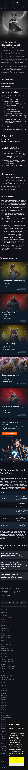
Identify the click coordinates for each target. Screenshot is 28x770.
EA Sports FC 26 (5, 715)
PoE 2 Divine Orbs (5, 682)
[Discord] (17, 602)
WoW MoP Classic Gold (7, 664)
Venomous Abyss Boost (7, 643)
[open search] (17, 2)
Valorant (3, 738)
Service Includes (7, 79)
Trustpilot (3, 248)
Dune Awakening (5, 712)
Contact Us (4, 621)
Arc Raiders (4, 690)
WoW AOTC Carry (5, 646)
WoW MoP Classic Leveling (7, 661)
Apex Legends (4, 688)
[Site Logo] (2, 2)
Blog (24, 603)
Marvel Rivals (4, 728)
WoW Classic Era (5, 750)
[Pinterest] (10, 602)
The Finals (3, 736)
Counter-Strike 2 (5, 697)
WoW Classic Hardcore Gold (8, 681)
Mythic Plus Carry (5, 637)
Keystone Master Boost (7, 650)
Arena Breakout (5, 692)
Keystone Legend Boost (7, 648)
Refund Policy (4, 614)
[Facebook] (2, 602)
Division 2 (3, 709)
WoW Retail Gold (5, 674)
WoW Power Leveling (6, 635)
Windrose (3, 742)
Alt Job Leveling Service (13, 180)
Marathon (3, 726)
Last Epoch (4, 723)
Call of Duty (4, 695)
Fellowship (3, 719)
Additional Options (7, 83)
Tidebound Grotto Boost (7, 645)
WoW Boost (4, 628)
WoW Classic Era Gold (6, 675)
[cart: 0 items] (20, 2)
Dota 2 (3, 711)
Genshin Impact (5, 743)
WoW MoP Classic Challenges (8, 668)
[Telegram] (13, 602)
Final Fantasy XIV (5, 721)
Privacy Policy (4, 612)
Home (2, 7)
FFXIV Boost (9, 7)
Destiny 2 (3, 704)
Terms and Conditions (6, 617)
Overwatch (4, 731)
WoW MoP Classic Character (8, 666)
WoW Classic (4, 746)
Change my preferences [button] (17, 764)
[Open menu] (25, 2)
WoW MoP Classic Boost (7, 659)
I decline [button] (17, 761)
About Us (3, 619)
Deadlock (3, 699)
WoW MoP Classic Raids (7, 663)
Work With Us (4, 623)
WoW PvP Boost (5, 632)
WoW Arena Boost (5, 634)
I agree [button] (17, 758)
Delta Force (4, 702)
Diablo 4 (3, 707)
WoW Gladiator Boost (6, 652)
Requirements (6, 87)
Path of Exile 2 (4, 734)
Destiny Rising (4, 705)
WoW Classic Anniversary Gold (8, 679)
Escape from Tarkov (6, 717)
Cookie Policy (4, 615)
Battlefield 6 (4, 693)
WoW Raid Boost (5, 630)
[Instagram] (6, 602)
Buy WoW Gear (5, 653)
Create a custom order (10, 433)
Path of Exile (4, 733)
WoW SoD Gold (5, 677)
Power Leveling (18, 7)
